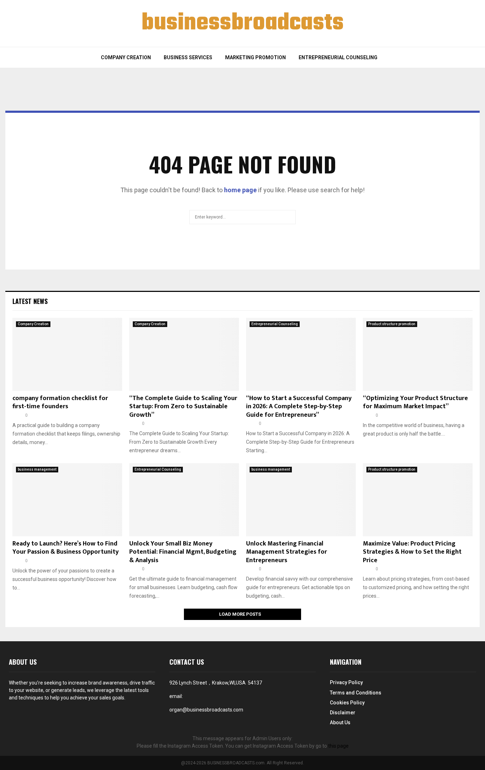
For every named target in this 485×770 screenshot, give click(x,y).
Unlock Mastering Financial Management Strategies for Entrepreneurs (286, 552)
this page (338, 746)
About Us (340, 722)
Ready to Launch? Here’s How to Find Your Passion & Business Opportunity (65, 547)
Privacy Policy (346, 682)
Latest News (30, 301)
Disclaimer (342, 712)
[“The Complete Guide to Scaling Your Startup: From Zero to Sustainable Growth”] (184, 354)
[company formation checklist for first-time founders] (67, 354)
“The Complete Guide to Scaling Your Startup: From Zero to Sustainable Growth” (183, 406)
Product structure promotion (391, 324)
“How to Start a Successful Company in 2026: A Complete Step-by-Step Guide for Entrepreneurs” (299, 406)
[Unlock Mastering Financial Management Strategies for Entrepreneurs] (301, 499)
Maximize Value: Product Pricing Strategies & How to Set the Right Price (412, 552)
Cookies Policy (347, 702)
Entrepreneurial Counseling (338, 57)
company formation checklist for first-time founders (60, 402)
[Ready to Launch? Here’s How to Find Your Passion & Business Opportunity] (67, 499)
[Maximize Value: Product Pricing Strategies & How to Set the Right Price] (418, 499)
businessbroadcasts (242, 23)
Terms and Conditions (355, 693)
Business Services (188, 57)
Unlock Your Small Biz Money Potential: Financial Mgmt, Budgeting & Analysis (182, 552)
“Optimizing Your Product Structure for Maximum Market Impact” (415, 402)
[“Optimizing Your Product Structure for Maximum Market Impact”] (418, 354)
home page (240, 190)
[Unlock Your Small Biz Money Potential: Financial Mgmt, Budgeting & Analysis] (184, 499)
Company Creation (126, 57)
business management (37, 469)
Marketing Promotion (255, 57)
